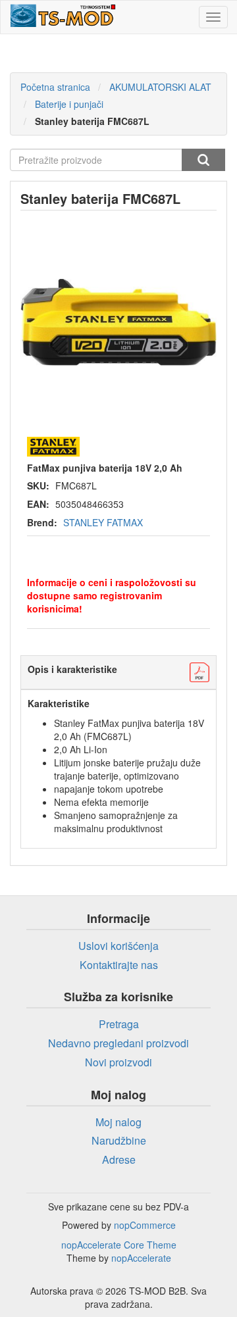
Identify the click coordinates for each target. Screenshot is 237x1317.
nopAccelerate (141, 1257)
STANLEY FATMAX (103, 522)
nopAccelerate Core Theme (118, 1244)
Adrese (119, 1159)
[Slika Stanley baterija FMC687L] (118, 322)
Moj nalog (118, 1122)
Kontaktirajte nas (119, 964)
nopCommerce (145, 1224)
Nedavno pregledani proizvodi (118, 1043)
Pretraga (203, 160)
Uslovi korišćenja (118, 945)
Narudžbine (119, 1140)
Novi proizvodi (118, 1062)
